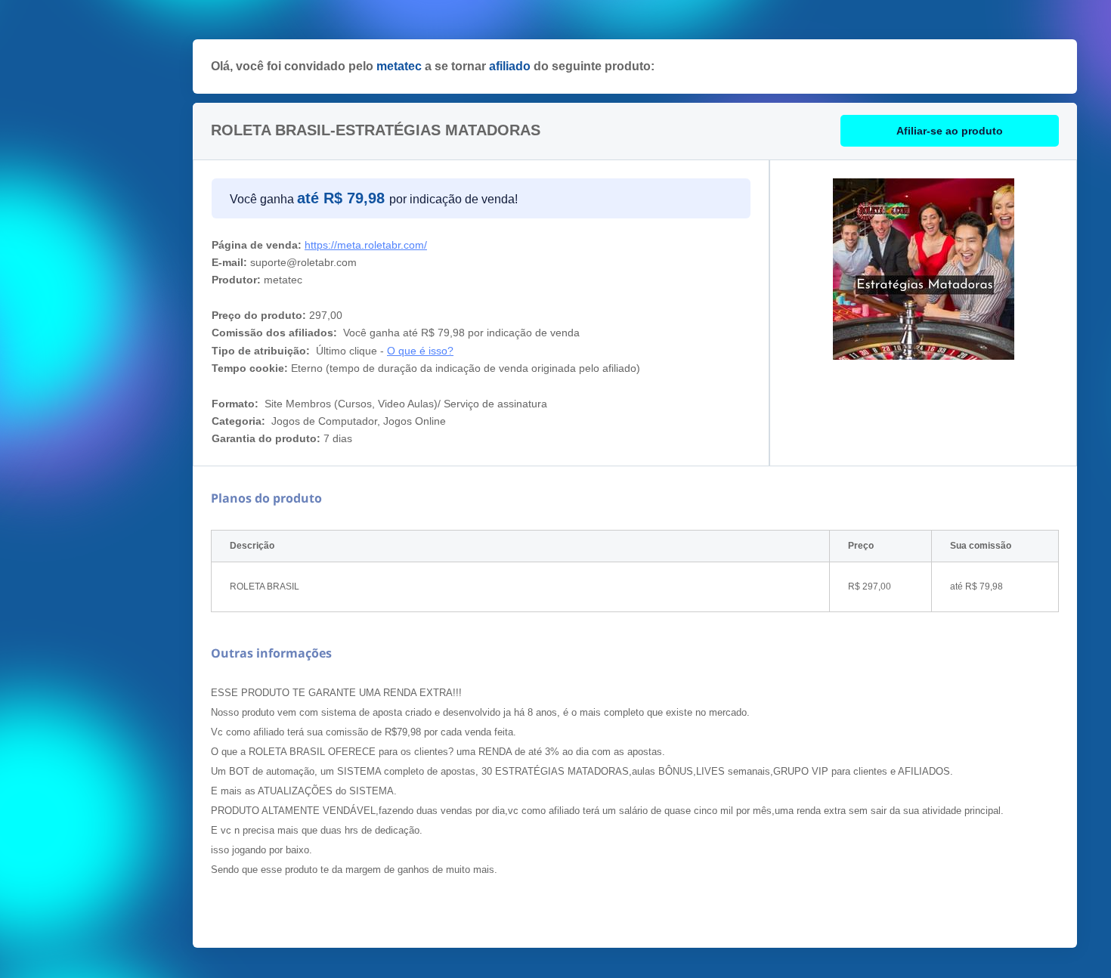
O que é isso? (420, 351)
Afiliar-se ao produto (949, 131)
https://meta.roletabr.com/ (366, 245)
